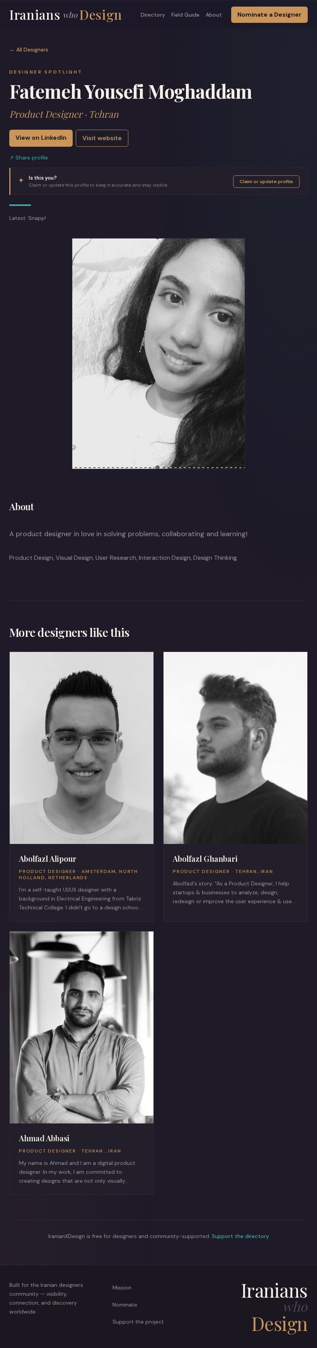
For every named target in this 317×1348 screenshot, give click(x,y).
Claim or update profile (266, 181)
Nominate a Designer (269, 14)
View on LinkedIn (40, 138)
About (214, 14)
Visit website (102, 138)
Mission (121, 1287)
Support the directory (240, 1236)
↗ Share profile (28, 157)
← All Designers (28, 49)
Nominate (124, 1304)
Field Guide (185, 14)
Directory (153, 14)
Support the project (138, 1321)
